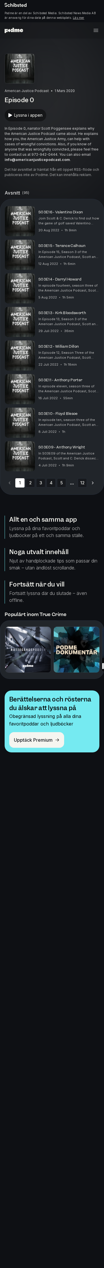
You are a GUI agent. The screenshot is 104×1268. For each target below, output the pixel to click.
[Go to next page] (92, 483)
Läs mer (78, 17)
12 (82, 482)
